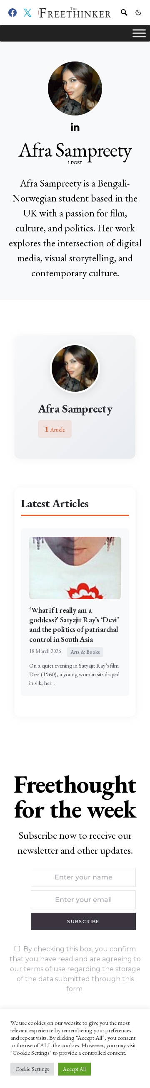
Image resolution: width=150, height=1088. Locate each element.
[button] (138, 12)
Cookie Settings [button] (32, 1069)
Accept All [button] (74, 1069)
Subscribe (83, 921)
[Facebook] (12, 12)
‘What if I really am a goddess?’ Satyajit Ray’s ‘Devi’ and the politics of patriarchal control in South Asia (73, 624)
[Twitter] (27, 12)
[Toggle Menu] (139, 33)
